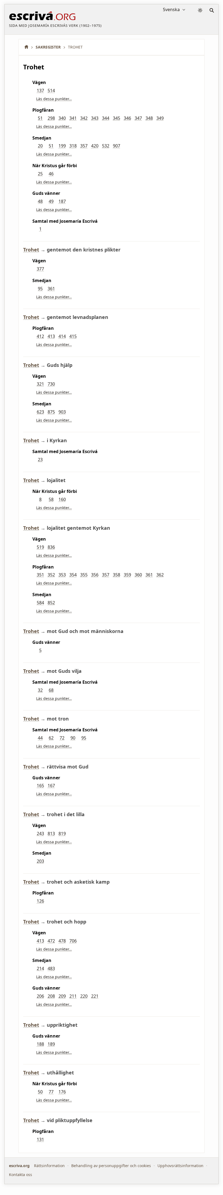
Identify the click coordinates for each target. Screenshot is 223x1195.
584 (40, 603)
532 (105, 146)
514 (51, 90)
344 (105, 118)
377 (40, 269)
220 (84, 996)
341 (73, 118)
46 (51, 174)
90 (72, 738)
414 (62, 336)
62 (51, 738)
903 (62, 412)
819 (62, 833)
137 (40, 90)
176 (62, 1092)
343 (94, 118)
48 (40, 201)
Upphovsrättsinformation (180, 1165)
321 (40, 384)
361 (51, 289)
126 (40, 901)
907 (116, 146)
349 (160, 118)
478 (62, 941)
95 (40, 289)
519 (40, 547)
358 (116, 575)
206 (40, 996)
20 (40, 146)
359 (127, 575)
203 (40, 861)
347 (138, 118)
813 (51, 833)
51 (40, 118)
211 (73, 996)
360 (138, 575)
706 (73, 941)
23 (40, 460)
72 (62, 738)
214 (40, 968)
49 (51, 201)
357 (84, 146)
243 (40, 833)
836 (51, 547)
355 (84, 575)
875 (51, 412)
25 (40, 174)
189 (51, 1044)
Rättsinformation (49, 1165)
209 (62, 996)
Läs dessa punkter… (54, 98)
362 (160, 575)
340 (62, 118)
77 (51, 1092)
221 (94, 996)
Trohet (31, 249)
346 (127, 118)
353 (62, 575)
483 (51, 968)
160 (62, 499)
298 (51, 118)
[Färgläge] (200, 10)
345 (116, 118)
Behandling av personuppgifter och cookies (111, 1165)
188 (40, 1044)
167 (51, 786)
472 (51, 941)
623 (40, 412)
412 (40, 336)
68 (51, 690)
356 (94, 575)
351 (40, 575)
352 (51, 575)
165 (40, 786)
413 (51, 336)
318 (73, 146)
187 (62, 201)
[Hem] (28, 47)
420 (94, 146)
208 (51, 996)
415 (73, 336)
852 (51, 603)
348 (149, 118)
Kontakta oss (20, 1174)
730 (51, 384)
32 (40, 690)
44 (40, 738)
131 (40, 1139)
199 (62, 146)
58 (51, 499)
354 (73, 575)
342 (84, 118)
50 (40, 1092)
